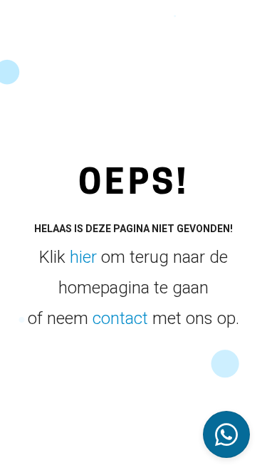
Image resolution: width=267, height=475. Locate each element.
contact (120, 318)
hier (83, 257)
